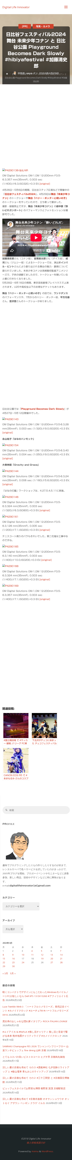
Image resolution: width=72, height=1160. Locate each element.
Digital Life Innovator (16, 7)
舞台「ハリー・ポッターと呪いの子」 (48, 198)
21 (61, 958)
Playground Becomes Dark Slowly (42, 409)
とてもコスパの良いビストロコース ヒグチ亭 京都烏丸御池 (34, 1056)
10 (23, 954)
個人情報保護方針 (36, 1142)
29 (4, 966)
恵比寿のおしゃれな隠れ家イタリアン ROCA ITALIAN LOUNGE (35, 1021)
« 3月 (5, 973)
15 (4, 958)
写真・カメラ (43, 26)
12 (42, 954)
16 (13, 958)
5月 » (13, 973)
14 (61, 954)
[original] (45, 184)
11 (32, 954)
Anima (35, 1151)
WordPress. (48, 1151)
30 (13, 966)
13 (52, 954)
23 (13, 962)
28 (61, 962)
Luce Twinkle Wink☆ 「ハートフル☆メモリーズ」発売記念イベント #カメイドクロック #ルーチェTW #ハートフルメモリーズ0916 (36, 1010)
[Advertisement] (36, 122)
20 (52, 958)
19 (42, 958)
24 (23, 962)
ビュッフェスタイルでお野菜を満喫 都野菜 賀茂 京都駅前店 (34, 1088)
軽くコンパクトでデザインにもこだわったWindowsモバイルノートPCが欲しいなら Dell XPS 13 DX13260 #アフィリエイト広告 (35, 996)
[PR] (25, 26)
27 (52, 962)
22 (4, 962)
